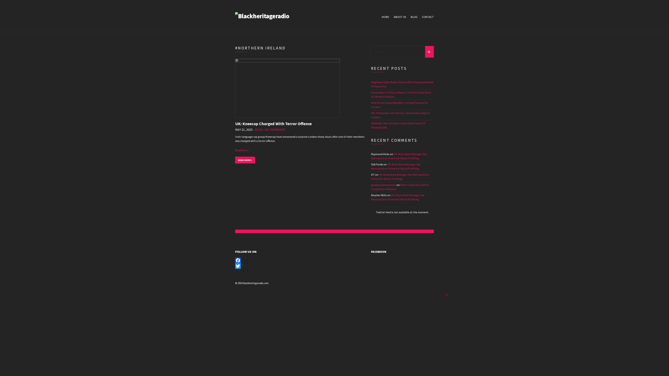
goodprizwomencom (383, 185)
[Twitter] (266, 266)
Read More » (242, 150)
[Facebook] (266, 260)
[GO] (429, 52)
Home (385, 17)
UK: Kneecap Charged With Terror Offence (273, 123)
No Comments (275, 130)
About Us (400, 17)
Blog (414, 17)
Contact (428, 17)
